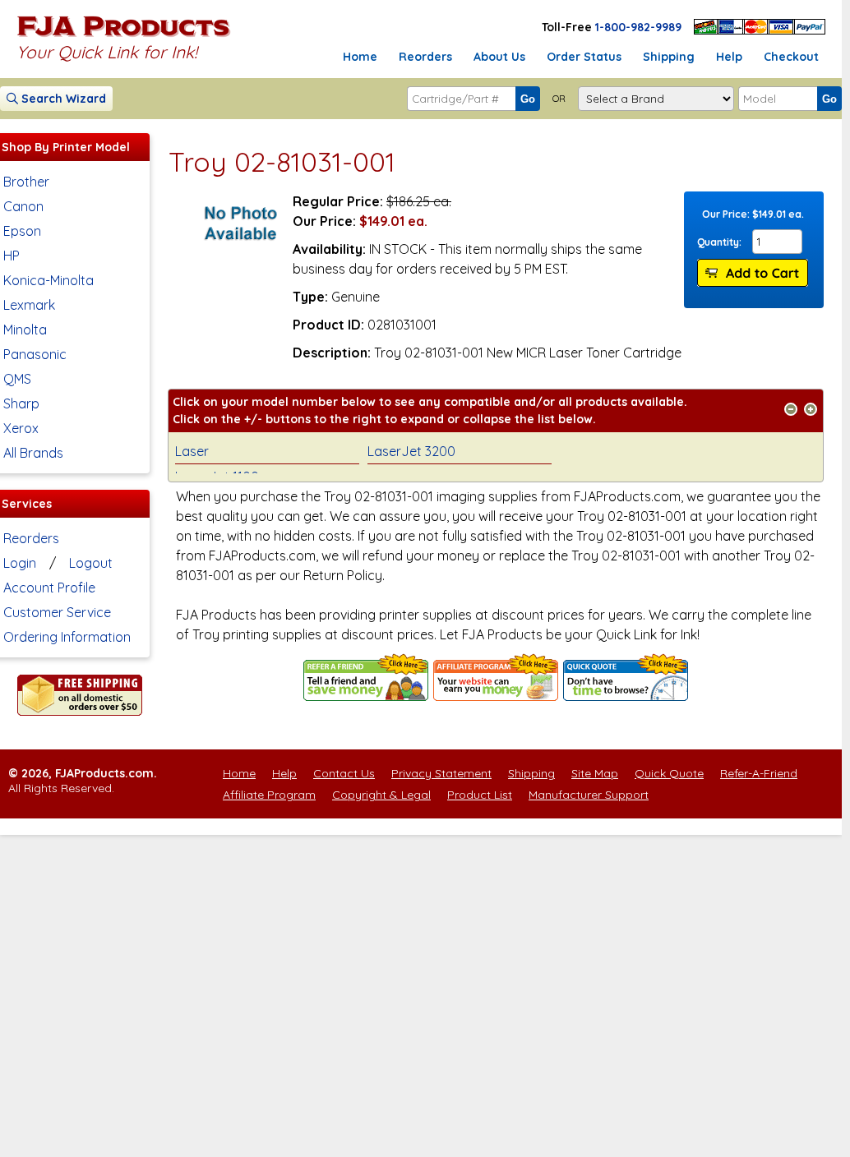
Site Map (594, 773)
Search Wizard (62, 98)
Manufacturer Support (589, 794)
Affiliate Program (269, 794)
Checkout (791, 56)
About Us (499, 56)
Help (729, 56)
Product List (479, 794)
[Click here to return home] (123, 36)
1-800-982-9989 (638, 27)
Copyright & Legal (381, 794)
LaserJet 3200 (411, 451)
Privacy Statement (441, 773)
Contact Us (344, 773)
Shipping (669, 56)
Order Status (584, 56)
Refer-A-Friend (758, 773)
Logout (91, 563)
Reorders (425, 56)
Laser (192, 451)
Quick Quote (669, 773)
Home (360, 56)
